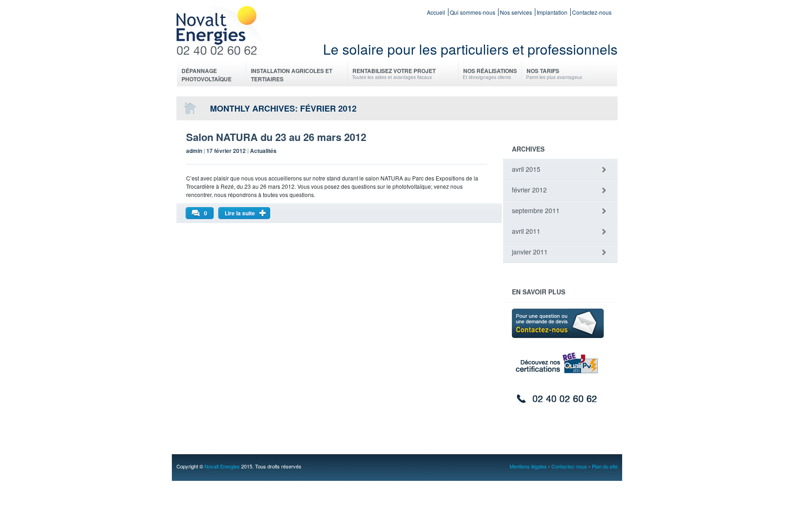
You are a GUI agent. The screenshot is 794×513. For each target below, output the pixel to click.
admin (194, 151)
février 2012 (529, 189)
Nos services (516, 12)
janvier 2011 (530, 251)
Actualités (263, 151)
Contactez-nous (592, 12)
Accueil (436, 12)
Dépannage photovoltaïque (206, 75)
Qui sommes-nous (472, 12)
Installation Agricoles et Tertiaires (291, 75)
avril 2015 (526, 169)
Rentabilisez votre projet (394, 73)
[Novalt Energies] (221, 50)
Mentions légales (528, 466)
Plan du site (605, 466)
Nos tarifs (554, 73)
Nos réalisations (490, 73)
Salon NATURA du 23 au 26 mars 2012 (276, 137)
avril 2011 (526, 231)
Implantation (552, 12)
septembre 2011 (536, 210)
